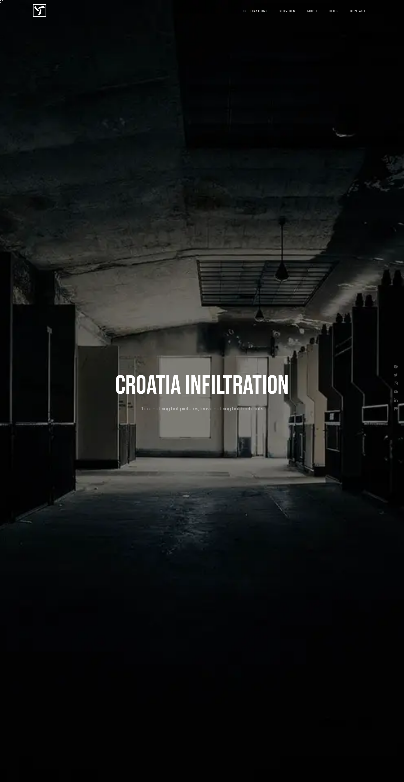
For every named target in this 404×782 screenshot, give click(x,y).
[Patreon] (395, 408)
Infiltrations (255, 11)
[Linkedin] (395, 400)
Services (287, 11)
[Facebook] (395, 366)
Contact (358, 11)
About (312, 11)
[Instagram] (395, 383)
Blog (333, 11)
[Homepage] (39, 11)
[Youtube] (395, 391)
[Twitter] (395, 375)
